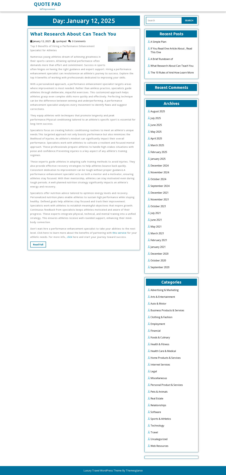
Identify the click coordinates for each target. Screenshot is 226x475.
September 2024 (160, 186)
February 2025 (159, 152)
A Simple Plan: (159, 41)
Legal (154, 371)
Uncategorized (159, 439)
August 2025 (158, 111)
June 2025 (156, 125)
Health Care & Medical (163, 351)
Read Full (39, 245)
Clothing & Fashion (161, 317)
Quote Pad (47, 4)
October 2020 (158, 260)
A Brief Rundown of (162, 59)
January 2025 (158, 158)
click (69, 236)
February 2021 (159, 240)
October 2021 (158, 206)
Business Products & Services (167, 310)
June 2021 (156, 219)
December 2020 (160, 253)
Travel (154, 432)
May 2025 (156, 131)
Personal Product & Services (167, 385)
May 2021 (156, 226)
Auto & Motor (158, 303)
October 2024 (158, 179)
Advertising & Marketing (165, 290)
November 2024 (160, 172)
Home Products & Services (166, 357)
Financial (156, 330)
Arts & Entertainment (163, 296)
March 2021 (157, 233)
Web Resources (159, 446)
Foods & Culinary (160, 337)
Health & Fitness (160, 344)
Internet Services (160, 364)
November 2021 (160, 199)
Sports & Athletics (161, 418)
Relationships (158, 405)
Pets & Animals (159, 391)
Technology (157, 425)
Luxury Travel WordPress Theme (102, 470)
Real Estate (157, 398)
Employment (158, 324)
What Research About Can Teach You (73, 34)
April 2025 (156, 138)
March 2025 (157, 145)
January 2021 (158, 247)
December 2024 (160, 165)
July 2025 (156, 118)
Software (156, 412)
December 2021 (160, 192)
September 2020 (160, 267)
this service (120, 232)
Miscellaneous (159, 378)
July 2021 (156, 213)
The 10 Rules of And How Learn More (172, 72)
